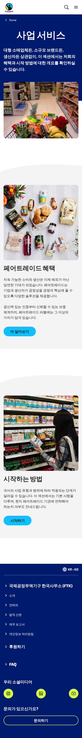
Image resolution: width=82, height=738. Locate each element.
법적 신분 (15, 614)
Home (13, 20)
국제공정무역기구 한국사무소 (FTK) (40, 585)
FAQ (13, 664)
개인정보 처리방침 (21, 634)
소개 (12, 595)
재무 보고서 (17, 624)
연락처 (13, 605)
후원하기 (17, 646)
